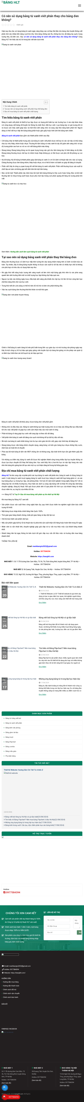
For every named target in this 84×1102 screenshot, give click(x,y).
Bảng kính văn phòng (13, 728)
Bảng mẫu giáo (11, 751)
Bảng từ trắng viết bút (13, 718)
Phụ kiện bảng (11, 756)
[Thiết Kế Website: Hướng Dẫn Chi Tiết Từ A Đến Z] (19, 599)
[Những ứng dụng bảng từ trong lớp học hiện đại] (19, 691)
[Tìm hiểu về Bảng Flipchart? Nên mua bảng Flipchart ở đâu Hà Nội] (19, 660)
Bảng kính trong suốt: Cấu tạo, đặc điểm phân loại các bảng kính (34, 825)
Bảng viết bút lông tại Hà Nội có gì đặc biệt (57, 617)
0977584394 (13, 892)
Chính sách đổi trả (9, 990)
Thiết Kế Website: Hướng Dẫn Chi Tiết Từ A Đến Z (60, 587)
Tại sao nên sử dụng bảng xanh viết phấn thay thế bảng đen (25, 109)
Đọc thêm (42, 603)
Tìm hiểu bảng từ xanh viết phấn (15, 106)
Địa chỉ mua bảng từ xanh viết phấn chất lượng (21, 112)
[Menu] (79, 5)
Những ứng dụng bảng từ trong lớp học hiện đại (59, 679)
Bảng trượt (9, 737)
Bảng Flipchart (11, 742)
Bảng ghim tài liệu (12, 732)
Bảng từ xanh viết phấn (14, 723)
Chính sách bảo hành (10, 997)
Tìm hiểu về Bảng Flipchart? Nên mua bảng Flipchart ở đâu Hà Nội (57, 649)
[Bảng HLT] (13, 5)
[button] (44, 102)
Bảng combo (10, 747)
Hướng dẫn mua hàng (10, 982)
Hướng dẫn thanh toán (11, 986)
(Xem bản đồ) (36, 1080)
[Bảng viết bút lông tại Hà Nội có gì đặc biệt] (19, 630)
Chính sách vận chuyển (11, 993)
